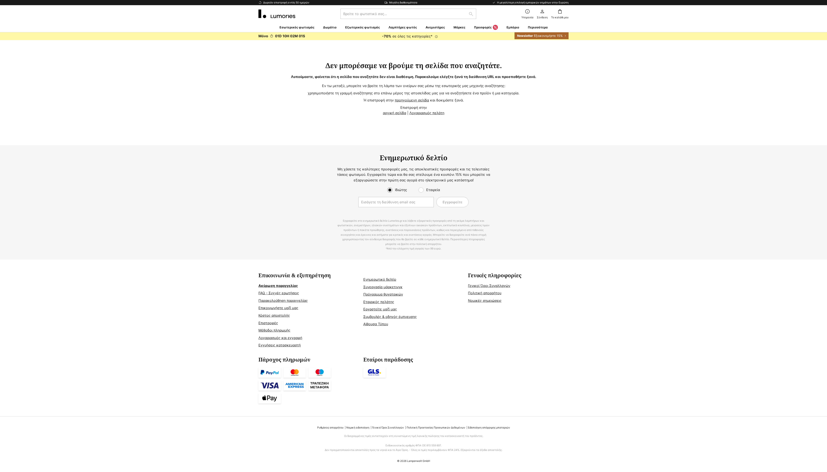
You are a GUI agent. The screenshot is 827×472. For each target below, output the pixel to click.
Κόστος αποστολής (274, 315)
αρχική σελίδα (394, 113)
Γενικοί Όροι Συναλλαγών (489, 285)
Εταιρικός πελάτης (378, 301)
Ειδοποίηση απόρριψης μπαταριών (489, 427)
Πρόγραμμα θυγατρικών (383, 294)
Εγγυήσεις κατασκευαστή (279, 345)
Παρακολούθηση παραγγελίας (283, 300)
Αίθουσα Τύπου (375, 324)
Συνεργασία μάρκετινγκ (383, 287)
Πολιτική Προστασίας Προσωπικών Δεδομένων (436, 427)
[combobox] (408, 14)
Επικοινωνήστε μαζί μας (278, 307)
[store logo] (276, 13)
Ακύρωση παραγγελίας (278, 286)
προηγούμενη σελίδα (412, 100)
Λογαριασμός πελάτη (426, 113)
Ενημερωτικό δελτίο (379, 279)
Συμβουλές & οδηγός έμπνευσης (390, 316)
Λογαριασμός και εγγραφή (280, 337)
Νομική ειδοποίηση (357, 427)
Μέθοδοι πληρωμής (274, 330)
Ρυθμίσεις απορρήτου (330, 427)
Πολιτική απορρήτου (484, 293)
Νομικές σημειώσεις (485, 300)
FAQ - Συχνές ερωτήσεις (278, 293)
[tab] (308, 310)
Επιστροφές (268, 323)
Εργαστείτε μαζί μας (380, 309)
